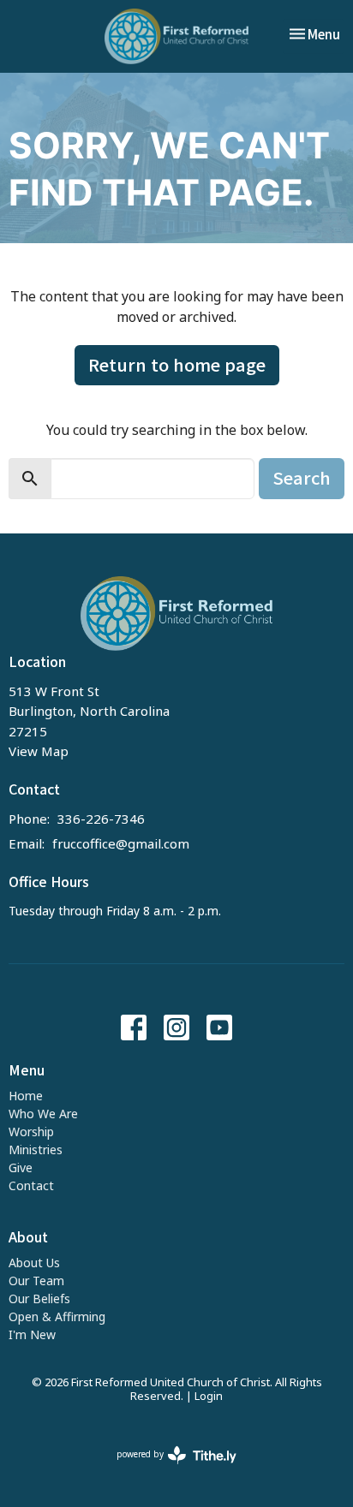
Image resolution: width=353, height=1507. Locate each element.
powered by (167, 1468)
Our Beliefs (39, 1298)
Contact (31, 1185)
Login (208, 1395)
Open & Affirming (57, 1316)
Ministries (36, 1149)
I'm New (32, 1334)
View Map (39, 750)
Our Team (36, 1280)
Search (301, 477)
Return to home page (177, 364)
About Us (34, 1262)
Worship (31, 1131)
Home (26, 1095)
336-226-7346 (101, 818)
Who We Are (43, 1113)
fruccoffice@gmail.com (120, 843)
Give (21, 1167)
